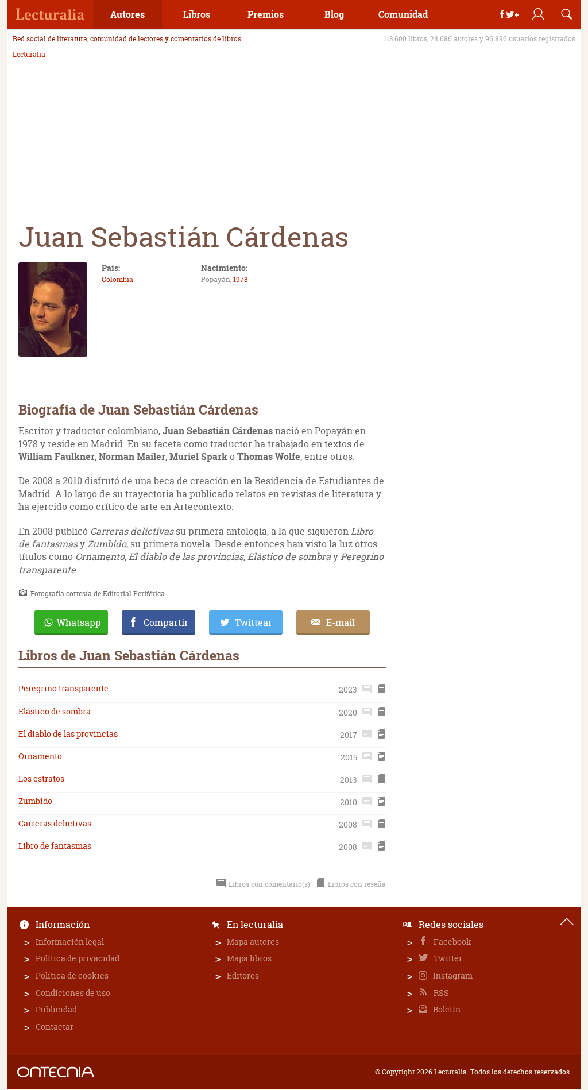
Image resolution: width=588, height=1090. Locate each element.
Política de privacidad (77, 958)
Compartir (166, 622)
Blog (334, 14)
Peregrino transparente (63, 688)
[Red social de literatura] (50, 14)
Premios (265, 14)
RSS (440, 992)
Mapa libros (249, 958)
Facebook (451, 941)
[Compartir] (509, 14)
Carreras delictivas (54, 823)
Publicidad (56, 1009)
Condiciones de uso (73, 992)
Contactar (55, 1026)
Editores (243, 975)
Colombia (117, 279)
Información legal (70, 941)
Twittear (253, 622)
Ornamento (40, 756)
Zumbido (35, 800)
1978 (240, 279)
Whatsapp (79, 622)
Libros (196, 14)
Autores (127, 14)
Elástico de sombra (54, 711)
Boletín (446, 1009)
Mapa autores (253, 941)
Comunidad (403, 14)
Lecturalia (29, 54)
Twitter (447, 958)
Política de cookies (72, 975)
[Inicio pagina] (566, 921)
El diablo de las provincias (68, 733)
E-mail (340, 622)
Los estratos (41, 778)
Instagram (452, 975)
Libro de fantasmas (54, 845)
